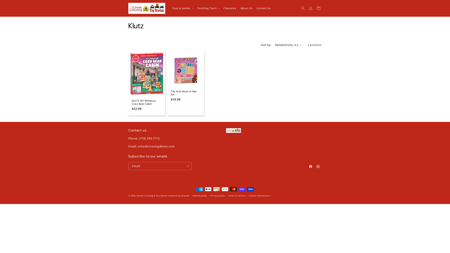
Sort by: (266, 45)
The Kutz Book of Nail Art (184, 93)
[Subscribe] (187, 166)
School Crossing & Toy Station (152, 195)
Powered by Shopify (178, 195)
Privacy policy (217, 195)
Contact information (259, 195)
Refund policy (200, 195)
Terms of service (236, 195)
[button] (182, 8)
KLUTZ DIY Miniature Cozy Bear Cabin (144, 102)
